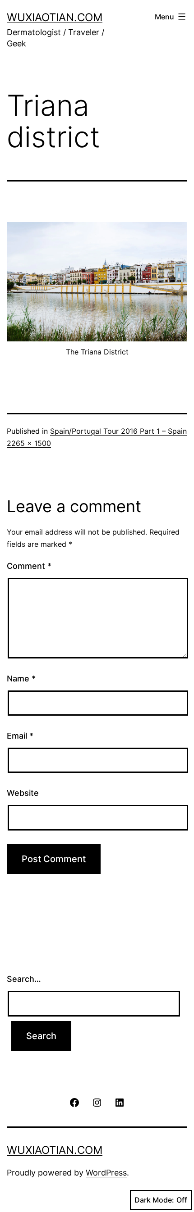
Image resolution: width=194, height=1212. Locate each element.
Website (23, 793)
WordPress (106, 1172)
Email (20, 735)
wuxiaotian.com (54, 17)
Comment (29, 566)
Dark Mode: (154, 1199)
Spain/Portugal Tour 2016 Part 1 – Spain (118, 431)
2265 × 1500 (29, 443)
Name (21, 678)
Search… (24, 979)
